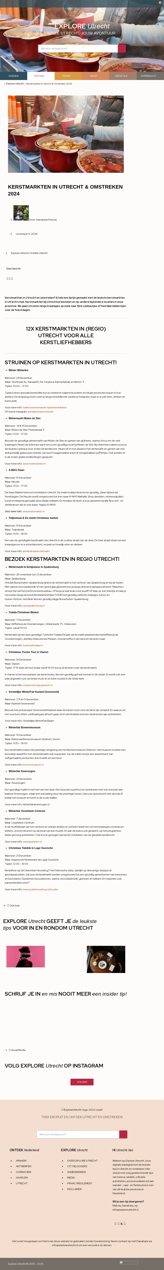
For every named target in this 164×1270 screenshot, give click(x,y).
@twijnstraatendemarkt (36, 551)
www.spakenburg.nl (33, 605)
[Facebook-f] (118, 1224)
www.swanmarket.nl (33, 511)
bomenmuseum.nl (33, 764)
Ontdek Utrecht (38, 253)
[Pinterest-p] (124, 1224)
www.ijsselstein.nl (32, 841)
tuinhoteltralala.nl (33, 645)
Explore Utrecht (15, 83)
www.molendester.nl (34, 463)
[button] (7, 279)
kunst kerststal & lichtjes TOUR (44, 595)
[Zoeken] (122, 49)
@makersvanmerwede (40, 411)
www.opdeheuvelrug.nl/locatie (40, 889)
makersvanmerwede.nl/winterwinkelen (45, 407)
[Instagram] (115, 1224)
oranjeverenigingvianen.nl (38, 685)
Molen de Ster (56, 440)
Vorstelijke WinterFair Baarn (38, 720)
